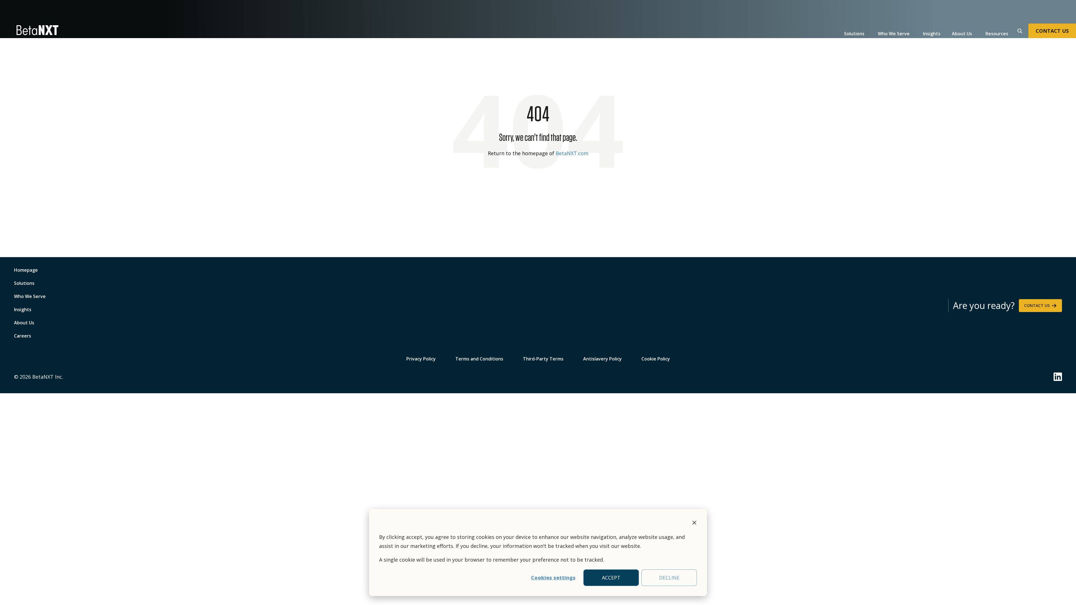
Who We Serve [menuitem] (30, 296)
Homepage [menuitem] (26, 270)
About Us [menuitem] (24, 322)
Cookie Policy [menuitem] (655, 358)
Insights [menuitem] (22, 309)
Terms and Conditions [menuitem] (479, 358)
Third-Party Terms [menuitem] (543, 358)
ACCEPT (611, 577)
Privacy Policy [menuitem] (421, 358)
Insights (931, 34)
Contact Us (1037, 305)
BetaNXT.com (572, 153)
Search (1019, 30)
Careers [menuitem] (22, 336)
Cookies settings (553, 577)
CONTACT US (1052, 30)
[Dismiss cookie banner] (694, 523)
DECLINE (669, 577)
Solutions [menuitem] (24, 283)
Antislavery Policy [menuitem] (602, 358)
